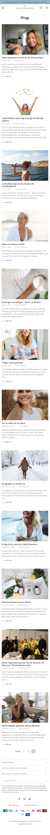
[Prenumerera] (47, 780)
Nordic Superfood (21, 821)
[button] (41, 8)
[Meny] (3, 8)
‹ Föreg (18, 751)
